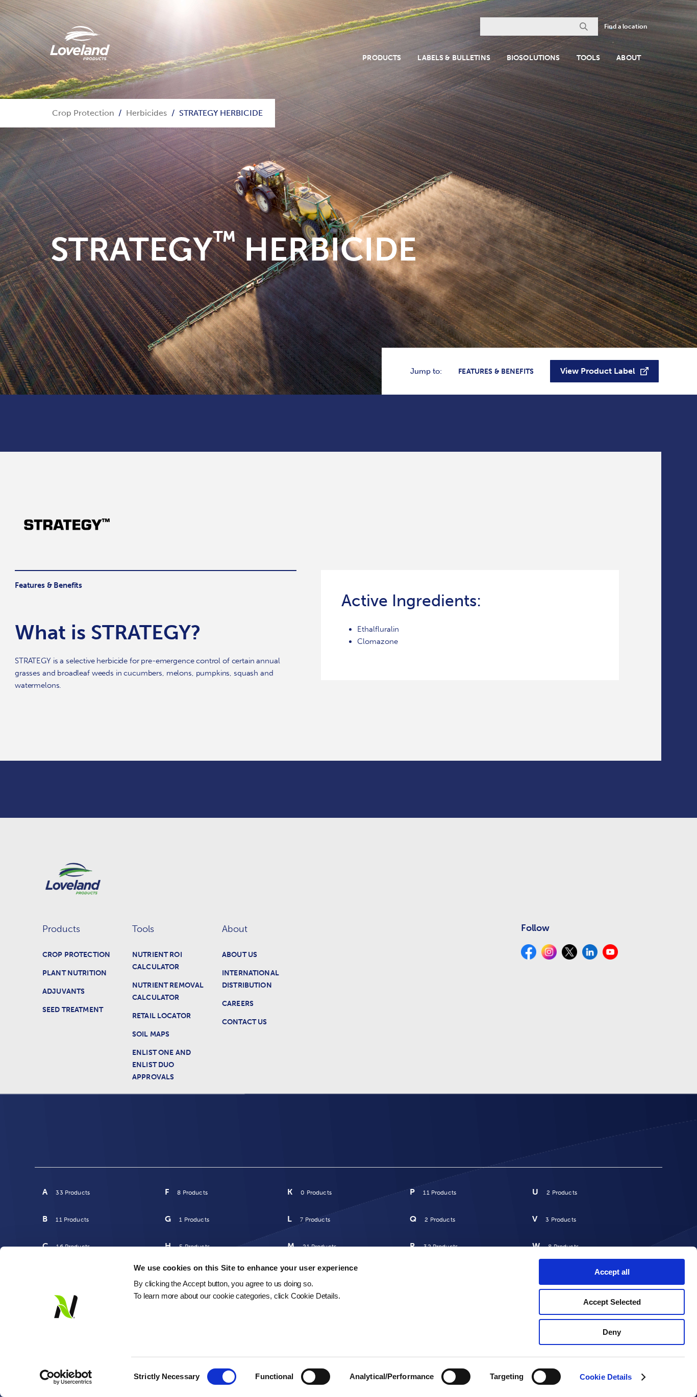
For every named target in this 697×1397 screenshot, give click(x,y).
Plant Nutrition (74, 973)
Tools (589, 58)
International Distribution (250, 979)
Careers (238, 1003)
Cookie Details (606, 1377)
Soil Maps (150, 1034)
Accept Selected (612, 1302)
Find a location (625, 26)
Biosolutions (533, 58)
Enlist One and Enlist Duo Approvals (161, 1064)
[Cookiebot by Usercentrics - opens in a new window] (66, 1377)
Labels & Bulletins (453, 58)
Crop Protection (76, 954)
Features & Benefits (496, 371)
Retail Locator (161, 1016)
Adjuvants (63, 991)
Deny (612, 1332)
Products (381, 58)
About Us (239, 954)
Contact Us (244, 1022)
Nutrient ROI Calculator (157, 960)
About (628, 58)
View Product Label (597, 371)
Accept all (612, 1271)
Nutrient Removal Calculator (168, 991)
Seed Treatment (72, 1009)
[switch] (315, 1376)
